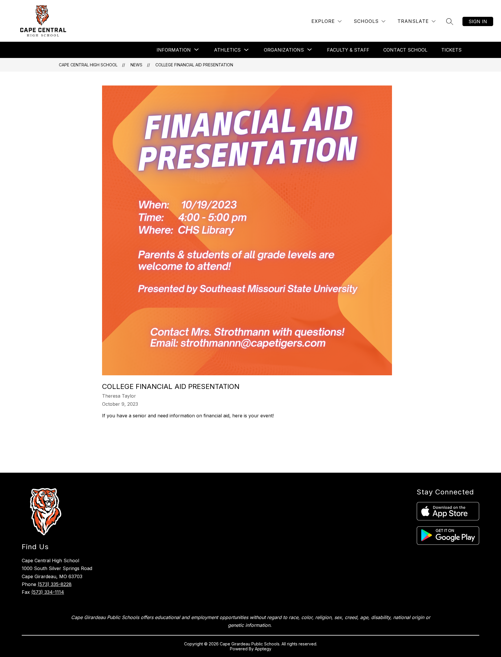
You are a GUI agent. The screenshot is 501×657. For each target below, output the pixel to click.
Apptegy (263, 648)
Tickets (451, 50)
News (136, 64)
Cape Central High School (88, 64)
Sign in (478, 21)
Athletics (227, 50)
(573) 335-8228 (55, 584)
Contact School (405, 50)
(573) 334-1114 (47, 592)
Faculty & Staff (348, 50)
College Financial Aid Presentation (194, 64)
